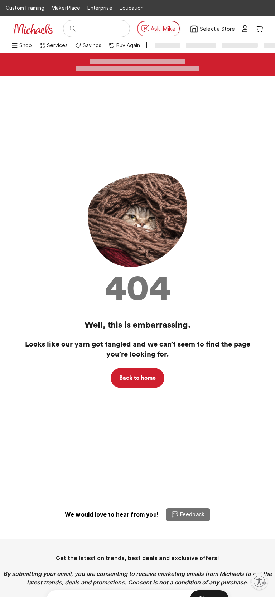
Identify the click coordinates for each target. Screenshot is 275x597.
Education (132, 8)
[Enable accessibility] (259, 581)
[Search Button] (72, 28)
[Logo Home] (32, 28)
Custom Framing (25, 8)
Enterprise (99, 8)
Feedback (192, 514)
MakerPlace (66, 8)
